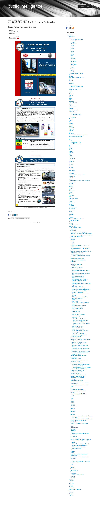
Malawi (70, 162)
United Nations (72, 230)
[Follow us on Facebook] (67, 28)
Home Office (73, 229)
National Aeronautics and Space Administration (81, 415)
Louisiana (72, 404)
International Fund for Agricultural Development (81, 235)
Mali (71, 57)
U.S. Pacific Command (77, 327)
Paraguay (71, 188)
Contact (88, 6)
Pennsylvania (73, 455)
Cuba (70, 104)
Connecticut (73, 261)
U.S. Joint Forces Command (78, 314)
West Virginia (73, 471)
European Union (73, 113)
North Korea (72, 176)
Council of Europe (73, 102)
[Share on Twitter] (10, 215)
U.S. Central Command (77, 308)
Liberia (72, 54)
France (70, 120)
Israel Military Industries (75, 143)
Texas (71, 460)
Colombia (71, 99)
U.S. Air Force (75, 301)
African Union (73, 40)
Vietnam (71, 486)
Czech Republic (72, 107)
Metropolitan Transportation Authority (80, 433)
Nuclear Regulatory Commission (77, 438)
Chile (70, 96)
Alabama (72, 239)
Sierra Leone (73, 64)
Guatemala (71, 127)
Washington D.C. (74, 470)
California (72, 249)
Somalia (72, 65)
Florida (10, 20)
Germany (71, 124)
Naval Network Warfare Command (81, 318)
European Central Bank (75, 114)
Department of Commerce (76, 267)
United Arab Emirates (74, 224)
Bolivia (70, 87)
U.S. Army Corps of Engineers (79, 305)
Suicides (27, 218)
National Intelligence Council (78, 446)
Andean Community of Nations (76, 73)
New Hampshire (74, 427)
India (70, 132)
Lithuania (71, 160)
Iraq (70, 139)
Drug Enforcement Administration (79, 360)
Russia (70, 201)
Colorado (72, 257)
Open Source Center (77, 448)
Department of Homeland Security (78, 342)
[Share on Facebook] (8, 215)
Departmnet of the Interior (76, 371)
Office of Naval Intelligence (79, 321)
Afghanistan (72, 36)
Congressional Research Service (78, 260)
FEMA (71, 386)
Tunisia (72, 70)
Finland (70, 118)
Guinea (72, 51)
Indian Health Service (77, 340)
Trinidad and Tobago (74, 220)
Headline (71, 495)
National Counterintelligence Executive (81, 443)
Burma (70, 92)
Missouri (72, 413)
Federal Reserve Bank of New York (80, 385)
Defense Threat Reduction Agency (80, 279)
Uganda (72, 71)
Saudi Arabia (72, 202)
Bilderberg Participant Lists (76, 86)
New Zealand (72, 171)
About (82, 6)
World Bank (71, 488)
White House (73, 473)
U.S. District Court (74, 463)
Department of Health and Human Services (80, 339)
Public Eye (70, 493)
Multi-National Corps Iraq (78, 286)
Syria (70, 215)
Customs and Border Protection (79, 343)
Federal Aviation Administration (77, 376)
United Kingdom (72, 226)
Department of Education (76, 336)
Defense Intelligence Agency (78, 274)
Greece (70, 126)
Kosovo (70, 149)
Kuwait (70, 151)
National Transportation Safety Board (79, 423)
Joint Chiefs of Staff (76, 282)
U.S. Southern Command (78, 329)
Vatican (70, 482)
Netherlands (72, 170)
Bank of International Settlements (76, 77)
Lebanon (71, 157)
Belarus (71, 79)
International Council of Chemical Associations (81, 233)
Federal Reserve (74, 383)
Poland (70, 192)
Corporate (71, 101)
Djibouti (72, 45)
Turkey (70, 221)
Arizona (72, 242)
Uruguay (71, 479)
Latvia (70, 155)
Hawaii (72, 395)
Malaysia (71, 164)
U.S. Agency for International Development (80, 461)
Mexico (70, 165)
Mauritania (72, 58)
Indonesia (71, 133)
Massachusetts (73, 407)
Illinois (71, 398)
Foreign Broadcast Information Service (81, 255)
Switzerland (71, 214)
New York (72, 432)
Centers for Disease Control (76, 252)
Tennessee (73, 458)
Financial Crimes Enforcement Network (81, 364)
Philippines (71, 190)
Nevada (72, 426)
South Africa (72, 208)
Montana (72, 414)
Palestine (71, 185)
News (69, 490)
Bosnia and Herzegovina (74, 89)
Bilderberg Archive (74, 85)
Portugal (71, 193)
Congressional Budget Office (77, 258)
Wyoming (72, 477)
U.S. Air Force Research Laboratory (80, 302)
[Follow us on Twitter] (70, 28)
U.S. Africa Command (77, 299)
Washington (73, 468)
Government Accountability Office (78, 393)
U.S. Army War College (77, 307)
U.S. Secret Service (76, 354)
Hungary (71, 130)
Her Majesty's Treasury (75, 227)
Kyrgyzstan (71, 152)
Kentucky (72, 402)
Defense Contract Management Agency (81, 273)
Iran (70, 138)
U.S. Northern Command (77, 326)
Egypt (71, 46)
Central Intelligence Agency (76, 254)
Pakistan (71, 183)
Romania (71, 199)
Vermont (72, 465)
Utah (71, 464)
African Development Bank (76, 39)
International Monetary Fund (75, 136)
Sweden (71, 213)
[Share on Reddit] (13, 215)
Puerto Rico (71, 195)
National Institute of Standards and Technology (81, 418)
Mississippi (72, 411)
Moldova (71, 168)
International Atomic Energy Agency (78, 232)
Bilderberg (71, 83)
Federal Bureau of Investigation (77, 377)
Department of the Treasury (76, 363)
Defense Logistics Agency (78, 276)
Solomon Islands (73, 207)
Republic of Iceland (73, 198)
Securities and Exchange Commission (79, 457)
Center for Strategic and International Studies (80, 251)
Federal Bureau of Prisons (76, 380)
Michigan (71, 167)
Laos (70, 154)
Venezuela (71, 483)
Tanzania (72, 68)
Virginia (72, 467)
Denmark (71, 108)
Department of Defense (75, 268)
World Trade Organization (75, 489)
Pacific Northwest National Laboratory (79, 454)
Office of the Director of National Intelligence (80, 439)
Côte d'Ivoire (73, 43)
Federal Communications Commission (79, 382)
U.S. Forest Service (76, 265)
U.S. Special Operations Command (80, 330)
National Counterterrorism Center (79, 445)
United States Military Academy (79, 335)
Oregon (72, 452)
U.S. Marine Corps (76, 315)
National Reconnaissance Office (79, 290)
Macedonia (71, 161)
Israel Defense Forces (75, 142)
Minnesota (72, 410)
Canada (71, 95)
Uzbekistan (71, 480)
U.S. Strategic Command (77, 332)
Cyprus (70, 105)
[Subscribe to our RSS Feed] (73, 28)
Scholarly (71, 204)
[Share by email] (17, 215)
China (70, 98)
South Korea (72, 210)
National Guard (74, 417)
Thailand (71, 217)
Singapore (71, 205)
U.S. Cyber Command (78, 333)
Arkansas (72, 243)
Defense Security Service (78, 277)
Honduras (71, 129)
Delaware (72, 263)
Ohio (71, 449)
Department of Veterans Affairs (79, 280)
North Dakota (73, 436)
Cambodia (71, 93)
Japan (70, 146)
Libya (71, 55)
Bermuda (71, 82)
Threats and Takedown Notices (76, 218)
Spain (70, 211)
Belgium (71, 80)
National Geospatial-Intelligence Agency (81, 289)
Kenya (71, 52)
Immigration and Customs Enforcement (81, 348)
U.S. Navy (74, 317)
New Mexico (73, 430)
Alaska (72, 240)
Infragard (74, 379)
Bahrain (71, 76)
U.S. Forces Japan (76, 312)
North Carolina (73, 435)
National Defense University (78, 288)
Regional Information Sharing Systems (81, 351)
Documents (70, 35)
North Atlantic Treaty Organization (77, 174)
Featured (71, 492)
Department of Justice (75, 358)
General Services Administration (77, 390)
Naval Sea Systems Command (80, 320)
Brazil (70, 90)
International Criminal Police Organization (78, 135)
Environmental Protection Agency (78, 374)
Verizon (70, 485)
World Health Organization (76, 236)
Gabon (72, 49)
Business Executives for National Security (80, 248)
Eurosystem (73, 117)
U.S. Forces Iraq (76, 311)
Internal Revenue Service (78, 365)
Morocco (72, 60)
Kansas (72, 401)
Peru (70, 189)
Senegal (72, 63)
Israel (70, 140)
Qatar (70, 196)
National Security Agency (77, 292)
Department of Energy (75, 338)
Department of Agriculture (76, 264)
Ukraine (71, 223)
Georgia (71, 123)
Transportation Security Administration (81, 352)
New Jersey (73, 429)
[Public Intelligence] (25, 6)
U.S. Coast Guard (76, 310)
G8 (69, 121)
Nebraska (72, 424)
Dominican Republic (73, 110)
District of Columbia (75, 373)
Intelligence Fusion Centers (20, 20)
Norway (71, 177)
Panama (71, 186)
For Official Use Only (19, 218)
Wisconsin (72, 476)
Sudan (71, 67)
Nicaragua (71, 173)
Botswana (72, 42)
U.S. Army (74, 304)
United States (72, 237)
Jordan (70, 148)
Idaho (71, 396)
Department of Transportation (77, 370)
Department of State (75, 361)
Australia (71, 74)
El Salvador (71, 111)
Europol (72, 115)
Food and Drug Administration (77, 389)
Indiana (72, 399)
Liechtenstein (72, 158)
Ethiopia (72, 48)
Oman (70, 179)
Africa (70, 38)
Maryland (72, 405)
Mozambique (73, 61)
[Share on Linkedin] (15, 215)
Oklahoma (72, 451)
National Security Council (78, 474)
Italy (70, 145)
